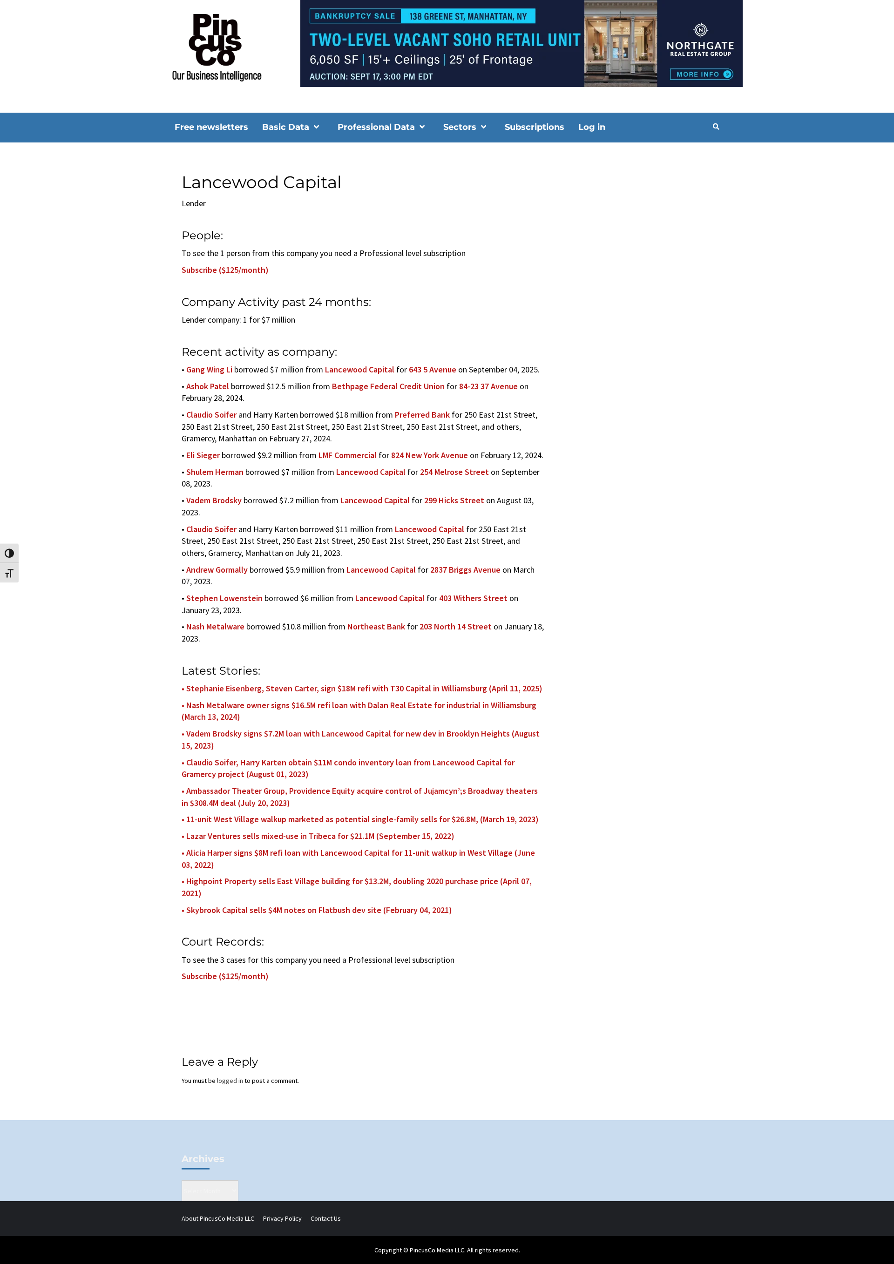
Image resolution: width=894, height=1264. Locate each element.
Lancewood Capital (359, 369)
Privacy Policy (282, 1218)
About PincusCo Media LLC (218, 1218)
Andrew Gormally (217, 569)
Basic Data (285, 127)
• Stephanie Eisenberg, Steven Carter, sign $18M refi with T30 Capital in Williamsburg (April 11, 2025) (362, 688)
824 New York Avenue (429, 455)
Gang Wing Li (209, 369)
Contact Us (326, 1218)
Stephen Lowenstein (224, 598)
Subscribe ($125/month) (225, 269)
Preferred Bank (422, 414)
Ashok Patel (207, 386)
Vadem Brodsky (214, 500)
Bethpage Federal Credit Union (388, 386)
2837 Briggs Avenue (465, 569)
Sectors (459, 127)
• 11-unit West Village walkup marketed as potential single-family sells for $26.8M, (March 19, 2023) (360, 819)
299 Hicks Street (454, 500)
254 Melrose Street (454, 471)
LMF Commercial (347, 455)
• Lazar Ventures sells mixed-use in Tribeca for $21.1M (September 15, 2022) (318, 836)
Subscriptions (534, 127)
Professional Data (376, 127)
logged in (230, 1080)
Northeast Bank (376, 626)
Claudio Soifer (211, 414)
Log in (591, 127)
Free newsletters (211, 127)
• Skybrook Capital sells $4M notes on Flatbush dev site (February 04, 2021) (317, 910)
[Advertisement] (640, 226)
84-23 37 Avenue (488, 386)
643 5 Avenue (432, 369)
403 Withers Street (473, 598)
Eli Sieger (203, 455)
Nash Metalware (215, 626)
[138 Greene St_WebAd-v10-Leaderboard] (447, 43)
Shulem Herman (215, 471)
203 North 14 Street (456, 626)
